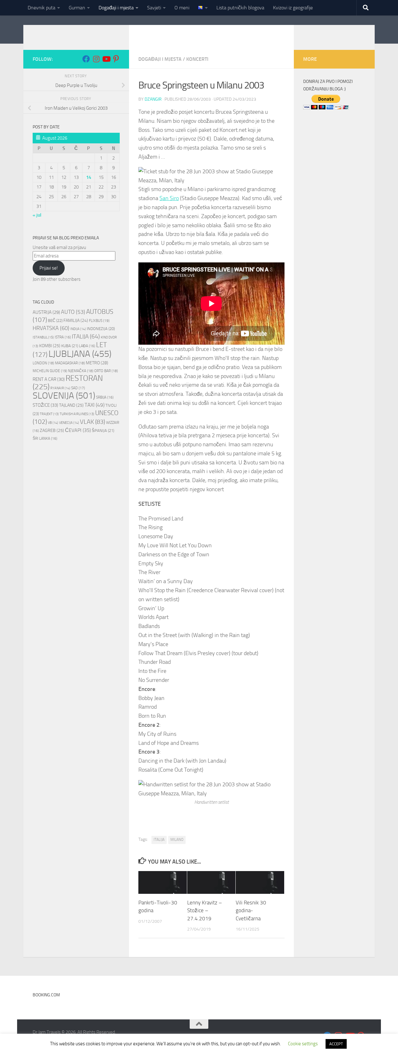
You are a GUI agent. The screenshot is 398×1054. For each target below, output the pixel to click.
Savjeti (154, 8)
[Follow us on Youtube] (106, 59)
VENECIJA (69, 423)
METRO (97, 363)
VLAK (92, 421)
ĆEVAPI (78, 430)
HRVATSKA (51, 328)
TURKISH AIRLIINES (77, 414)
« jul (37, 215)
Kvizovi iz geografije (293, 8)
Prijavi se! (48, 268)
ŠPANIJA (103, 430)
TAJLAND (71, 405)
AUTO (73, 312)
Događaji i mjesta (116, 8)
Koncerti (197, 59)
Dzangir (153, 99)
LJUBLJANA (80, 353)
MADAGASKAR (70, 363)
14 (88, 177)
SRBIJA (104, 397)
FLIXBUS (99, 320)
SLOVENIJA (64, 395)
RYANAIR (60, 388)
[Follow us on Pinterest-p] (116, 59)
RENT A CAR (49, 379)
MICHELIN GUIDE (50, 370)
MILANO (176, 839)
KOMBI (49, 345)
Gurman (77, 8)
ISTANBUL (43, 337)
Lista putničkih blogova (240, 8)
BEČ (55, 320)
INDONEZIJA (101, 328)
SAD (78, 388)
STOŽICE (45, 405)
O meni (181, 8)
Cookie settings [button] (303, 1044)
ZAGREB (52, 430)
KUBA (69, 345)
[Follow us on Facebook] (86, 59)
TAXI (94, 405)
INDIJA (78, 329)
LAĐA (87, 346)
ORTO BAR (106, 371)
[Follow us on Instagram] (96, 59)
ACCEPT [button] (336, 1044)
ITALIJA (159, 839)
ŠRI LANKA (45, 438)
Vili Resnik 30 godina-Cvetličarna (251, 910)
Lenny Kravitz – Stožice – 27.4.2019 (204, 910)
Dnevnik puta (41, 8)
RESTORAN (68, 382)
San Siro (169, 198)
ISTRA (63, 337)
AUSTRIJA (46, 312)
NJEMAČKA (80, 371)
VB (53, 423)
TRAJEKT (49, 414)
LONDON (43, 363)
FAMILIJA (75, 320)
